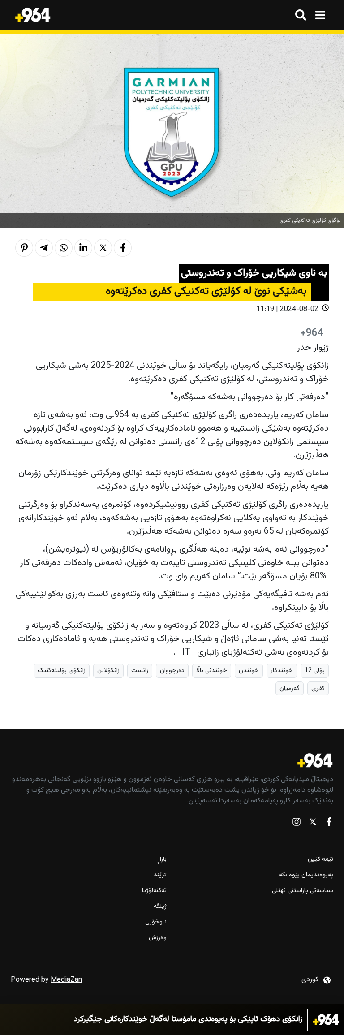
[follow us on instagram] (296, 823)
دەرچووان (172, 670)
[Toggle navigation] (320, 15)
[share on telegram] (44, 248)
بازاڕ (162, 859)
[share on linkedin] (83, 248)
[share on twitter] (103, 248)
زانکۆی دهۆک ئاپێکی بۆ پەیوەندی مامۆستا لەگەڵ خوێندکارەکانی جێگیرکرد (188, 1019)
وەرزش (158, 938)
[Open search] (300, 15)
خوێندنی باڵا (211, 670)
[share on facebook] (123, 248)
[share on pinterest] (24, 248)
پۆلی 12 (315, 670)
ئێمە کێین (320, 859)
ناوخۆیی (156, 922)
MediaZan (66, 980)
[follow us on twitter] (312, 823)
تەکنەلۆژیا (154, 891)
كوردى (309, 979)
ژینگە (160, 906)
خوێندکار (282, 670)
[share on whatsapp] (64, 248)
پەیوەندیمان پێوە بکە (306, 875)
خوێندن (249, 670)
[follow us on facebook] (328, 823)
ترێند (160, 875)
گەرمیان (290, 688)
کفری (318, 688)
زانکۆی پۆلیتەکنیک (62, 670)
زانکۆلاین (108, 670)
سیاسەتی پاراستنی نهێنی (302, 891)
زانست (139, 670)
